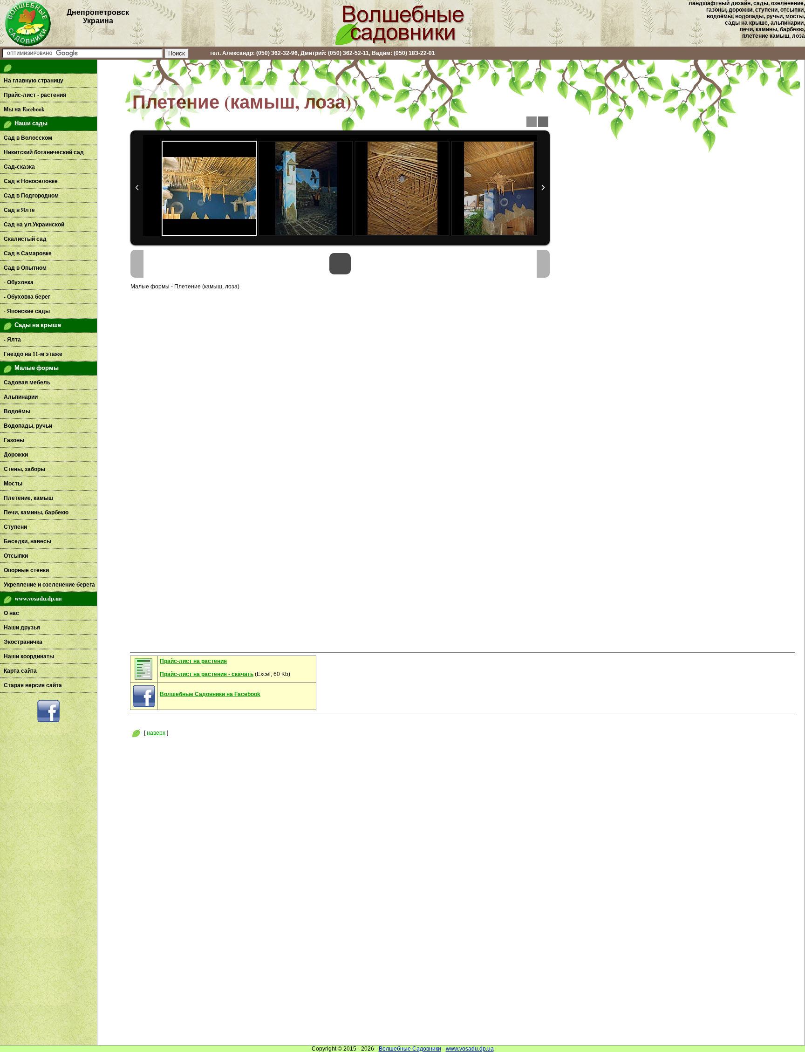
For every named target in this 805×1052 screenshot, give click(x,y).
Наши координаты (29, 656)
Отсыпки (16, 556)
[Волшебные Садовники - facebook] (48, 720)
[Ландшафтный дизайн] (402, 44)
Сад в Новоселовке (31, 181)
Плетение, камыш (28, 498)
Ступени (15, 527)
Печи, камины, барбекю (36, 512)
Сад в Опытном (25, 268)
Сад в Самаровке (28, 253)
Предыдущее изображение (136, 264)
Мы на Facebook (24, 109)
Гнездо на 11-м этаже (33, 354)
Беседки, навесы (27, 541)
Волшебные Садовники (410, 1048)
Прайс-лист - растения (35, 95)
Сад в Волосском (28, 138)
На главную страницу (33, 80)
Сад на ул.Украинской (34, 224)
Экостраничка (23, 642)
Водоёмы (17, 411)
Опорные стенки (26, 570)
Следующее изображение (543, 264)
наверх (156, 732)
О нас (11, 613)
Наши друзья (22, 627)
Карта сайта (20, 671)
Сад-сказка (19, 167)
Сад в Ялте (19, 210)
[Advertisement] (48, 869)
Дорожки (16, 454)
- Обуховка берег (27, 297)
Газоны (14, 440)
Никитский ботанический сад (44, 152)
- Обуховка (19, 282)
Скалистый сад (25, 239)
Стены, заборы (24, 469)
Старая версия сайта (33, 685)
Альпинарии (21, 397)
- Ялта (12, 339)
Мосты (13, 483)
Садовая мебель (27, 382)
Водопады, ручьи (28, 426)
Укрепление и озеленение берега (49, 584)
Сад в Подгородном (31, 195)
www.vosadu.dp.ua (470, 1048)
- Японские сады (27, 311)
